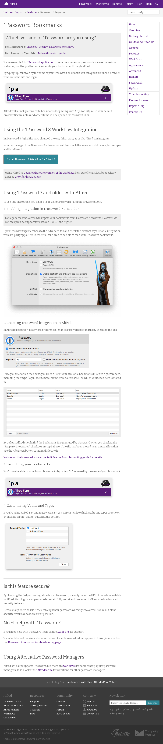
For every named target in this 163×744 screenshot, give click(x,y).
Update (133, 88)
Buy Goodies (63, 713)
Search (156, 4)
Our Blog (61, 701)
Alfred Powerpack (13, 705)
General (134, 47)
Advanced (135, 71)
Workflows (102, 3)
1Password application (41, 62)
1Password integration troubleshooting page (34, 642)
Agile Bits (64, 631)
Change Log (10, 717)
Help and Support (14, 12)
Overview (134, 30)
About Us (92, 709)
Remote (117, 3)
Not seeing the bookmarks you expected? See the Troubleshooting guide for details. (53, 457)
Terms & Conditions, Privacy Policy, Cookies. (27, 739)
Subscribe (153, 703)
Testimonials (63, 705)
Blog (139, 3)
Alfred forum (45, 670)
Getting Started (138, 36)
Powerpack (85, 3)
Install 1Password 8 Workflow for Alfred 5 (31, 159)
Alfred (13, 3)
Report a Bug (137, 106)
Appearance (136, 65)
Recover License (139, 100)
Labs (32, 713)
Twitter (91, 701)
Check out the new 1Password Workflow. (50, 46)
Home (132, 24)
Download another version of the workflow (49, 172)
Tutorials (35, 709)
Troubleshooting (139, 94)
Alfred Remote (11, 709)
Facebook (92, 705)
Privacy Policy (117, 713)
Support (34, 701)
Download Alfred (12, 701)
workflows (69, 665)
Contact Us (135, 112)
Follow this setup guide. (52, 53)
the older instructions (28, 176)
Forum (129, 3)
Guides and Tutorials (141, 42)
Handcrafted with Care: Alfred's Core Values (91, 682)
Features (32, 12)
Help (149, 3)
